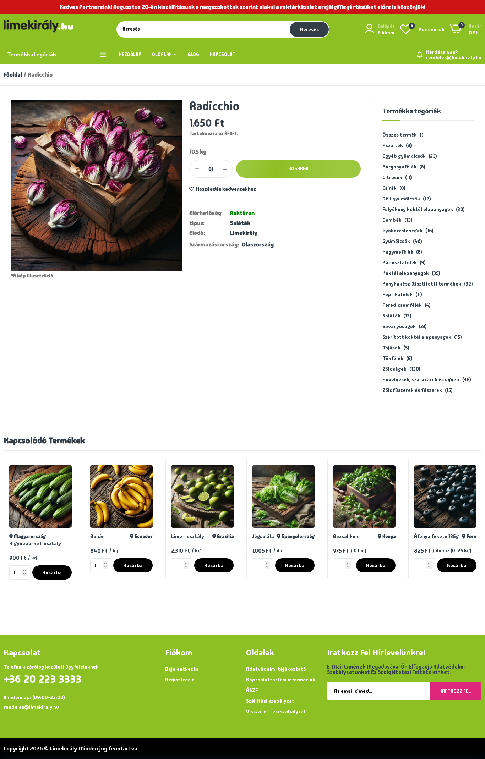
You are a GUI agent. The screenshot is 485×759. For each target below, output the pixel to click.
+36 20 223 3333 (42, 679)
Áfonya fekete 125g (355, 536)
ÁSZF (252, 690)
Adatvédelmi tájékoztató (276, 669)
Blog (193, 54)
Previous (21, 525)
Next (464, 525)
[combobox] (202, 29)
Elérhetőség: (206, 213)
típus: (197, 223)
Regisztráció (180, 679)
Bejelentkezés (181, 669)
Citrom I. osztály (433, 543)
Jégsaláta (182, 536)
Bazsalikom (265, 536)
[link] (65, 471)
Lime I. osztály (106, 536)
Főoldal (13, 74)
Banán (16, 536)
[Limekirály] (41, 29)
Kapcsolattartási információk (280, 679)
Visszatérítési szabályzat (276, 711)
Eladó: (197, 233)
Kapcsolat (222, 54)
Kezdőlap (130, 54)
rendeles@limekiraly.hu (453, 57)
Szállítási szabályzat (270, 701)
